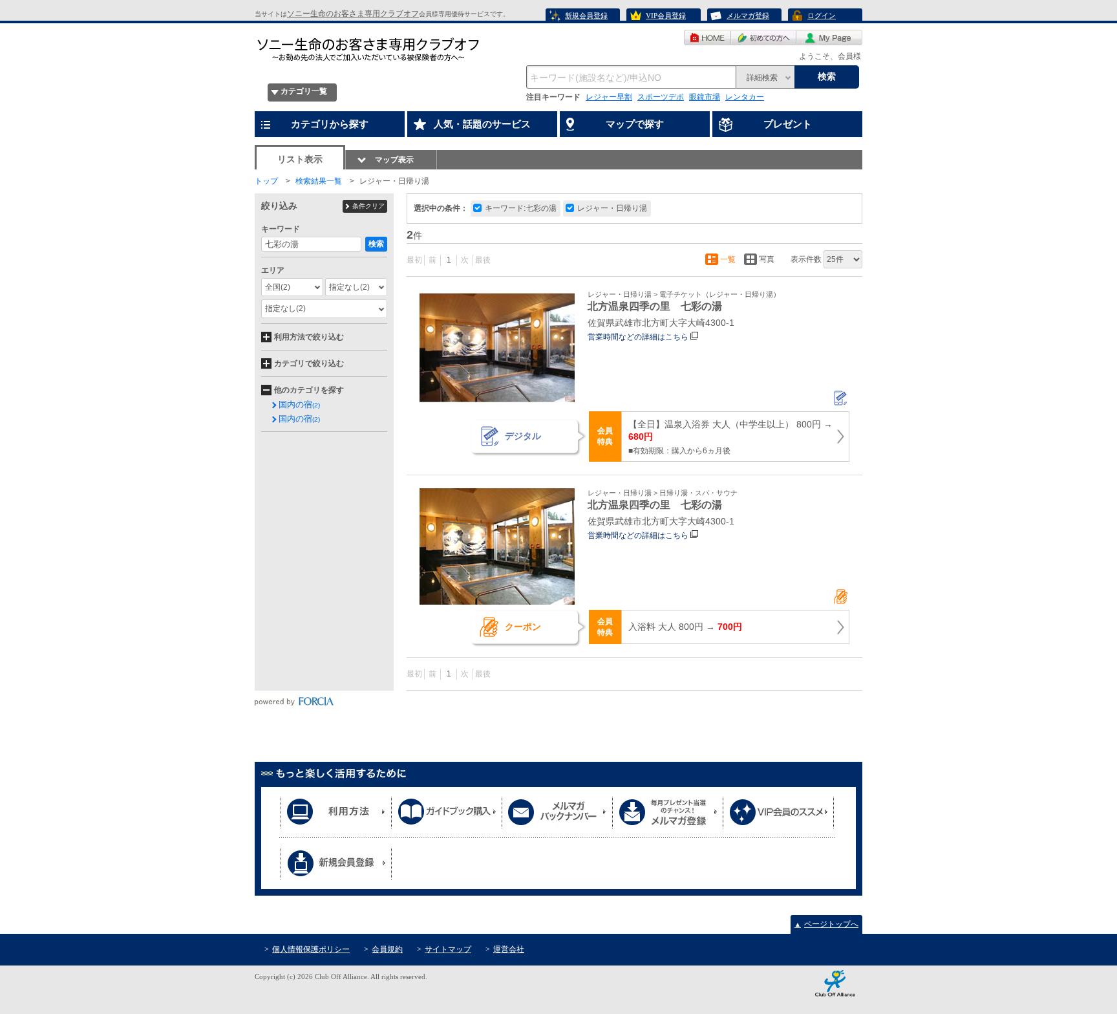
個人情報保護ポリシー (311, 949)
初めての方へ (763, 37)
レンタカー (744, 97)
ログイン (821, 15)
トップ (266, 181)
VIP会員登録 (666, 15)
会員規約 (387, 949)
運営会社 (508, 949)
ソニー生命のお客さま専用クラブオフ (353, 13)
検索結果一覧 (318, 181)
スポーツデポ (660, 97)
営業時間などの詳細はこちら (638, 336)
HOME (707, 37)
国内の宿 (299, 404)
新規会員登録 (586, 15)
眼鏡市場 (704, 97)
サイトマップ (448, 949)
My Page (829, 37)
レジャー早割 (609, 97)
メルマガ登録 (748, 15)
